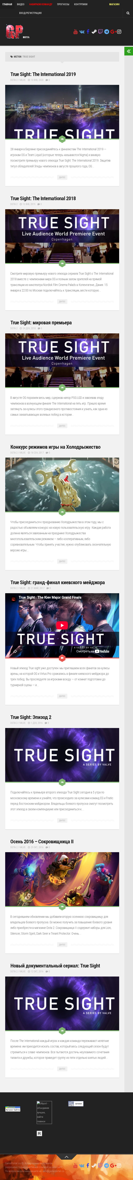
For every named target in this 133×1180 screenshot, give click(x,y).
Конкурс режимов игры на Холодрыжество (55, 447)
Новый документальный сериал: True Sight (55, 966)
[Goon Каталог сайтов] (75, 1105)
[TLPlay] (100, 31)
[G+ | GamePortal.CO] (112, 31)
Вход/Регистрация (30, 13)
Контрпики (80, 4)
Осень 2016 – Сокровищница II (41, 841)
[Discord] (125, 31)
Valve (22, 80)
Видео (20, 4)
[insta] (119, 31)
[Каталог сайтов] (39, 1135)
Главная (7, 4)
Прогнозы (63, 4)
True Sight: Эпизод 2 (30, 717)
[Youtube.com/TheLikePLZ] (75, 31)
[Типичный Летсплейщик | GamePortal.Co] (81, 31)
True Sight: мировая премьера (41, 322)
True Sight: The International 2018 (43, 198)
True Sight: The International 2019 (43, 74)
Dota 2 (13, 80)
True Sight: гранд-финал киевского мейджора (57, 582)
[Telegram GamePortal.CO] (106, 31)
